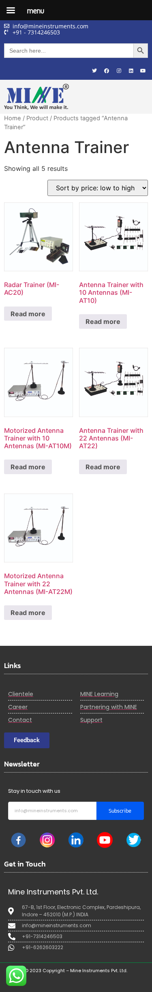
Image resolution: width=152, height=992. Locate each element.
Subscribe (120, 811)
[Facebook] (106, 71)
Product (37, 118)
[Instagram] (119, 71)
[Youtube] (143, 71)
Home (12, 118)
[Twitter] (94, 71)
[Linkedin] (131, 71)
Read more (28, 314)
